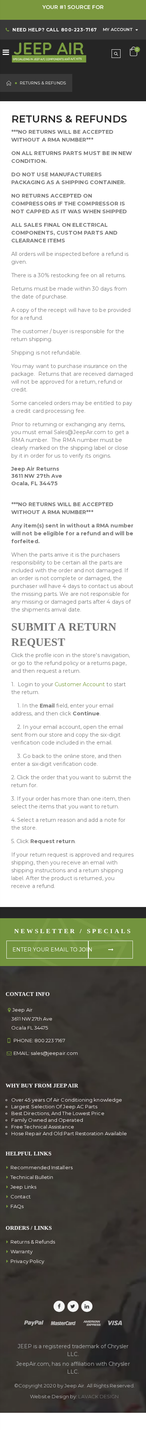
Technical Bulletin (31, 1177)
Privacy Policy (27, 1261)
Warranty (21, 1251)
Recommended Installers (41, 1167)
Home (9, 83)
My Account (118, 29)
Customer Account (80, 684)
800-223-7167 (79, 29)
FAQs (17, 1206)
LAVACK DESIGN (98, 1396)
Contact (20, 1197)
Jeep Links (23, 1187)
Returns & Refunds (32, 1242)
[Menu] (6, 52)
